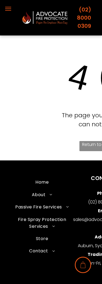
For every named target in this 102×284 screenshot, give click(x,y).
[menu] (8, 8)
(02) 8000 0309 (84, 18)
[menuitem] (42, 182)
